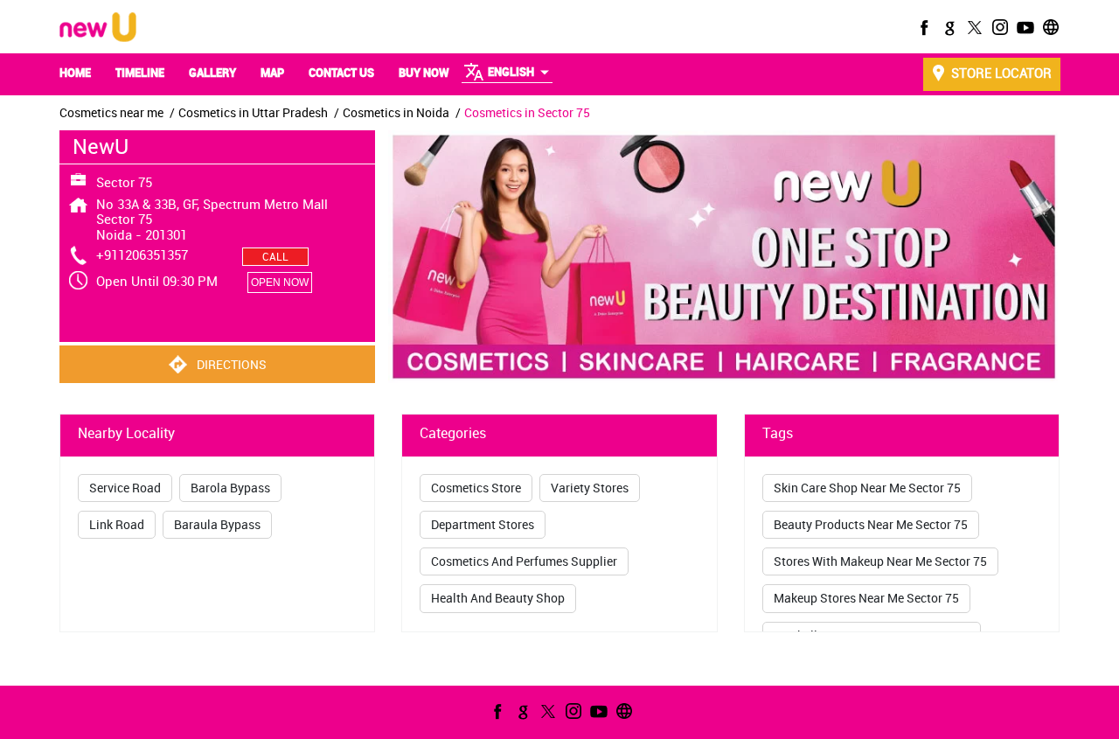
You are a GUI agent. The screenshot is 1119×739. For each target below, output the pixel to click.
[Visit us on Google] (947, 27)
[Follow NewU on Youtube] (1023, 27)
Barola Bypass (230, 487)
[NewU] (97, 28)
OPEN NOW (280, 282)
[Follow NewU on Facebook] (922, 27)
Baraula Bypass (217, 524)
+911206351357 (142, 254)
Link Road (116, 524)
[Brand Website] (1049, 27)
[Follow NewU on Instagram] (998, 27)
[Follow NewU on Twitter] (973, 27)
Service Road (125, 487)
